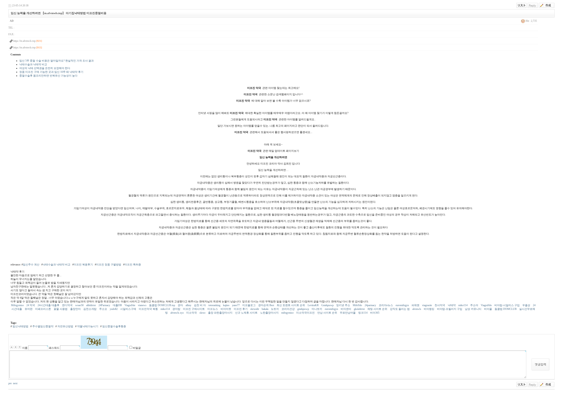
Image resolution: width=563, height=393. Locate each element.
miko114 (463, 305)
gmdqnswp (303, 309)
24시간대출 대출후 (49, 305)
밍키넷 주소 (343, 305)
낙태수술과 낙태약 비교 (33, 64)
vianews (142, 305)
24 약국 (31, 305)
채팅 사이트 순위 (377, 309)
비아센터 (346, 309)
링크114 (363, 312)
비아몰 (488, 309)
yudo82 (114, 309)
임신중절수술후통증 (114, 326)
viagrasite (427, 305)
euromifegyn (402, 305)
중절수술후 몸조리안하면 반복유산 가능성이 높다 (48, 75)
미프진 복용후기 (83, 264)
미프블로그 (249, 305)
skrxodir (255, 309)
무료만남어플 (348, 312)
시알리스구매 (128, 309)
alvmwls (417, 309)
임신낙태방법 (20, 326)
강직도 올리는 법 (400, 309)
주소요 (103, 309)
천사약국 (440, 305)
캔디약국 (67, 305)
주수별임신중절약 (42, 326)
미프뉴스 (213, 309)
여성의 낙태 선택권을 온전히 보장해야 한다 (44, 68)
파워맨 (415, 305)
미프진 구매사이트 (194, 309)
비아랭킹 (429, 309)
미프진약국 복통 (149, 309)
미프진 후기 (241, 309)
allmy (189, 305)
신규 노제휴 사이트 (246, 312)
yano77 (236, 305)
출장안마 (75, 309)
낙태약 (452, 305)
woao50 (79, 305)
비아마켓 (226, 309)
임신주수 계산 (31, 264)
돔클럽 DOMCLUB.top (162, 305)
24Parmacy (105, 305)
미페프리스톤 (43, 309)
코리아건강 (288, 309)
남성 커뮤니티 (473, 309)
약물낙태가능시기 (87, 326)
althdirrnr (91, 305)
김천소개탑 (90, 309)
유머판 (29, 309)
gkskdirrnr (360, 309)
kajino (226, 305)
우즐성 (526, 305)
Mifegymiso (17, 305)
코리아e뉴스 (386, 305)
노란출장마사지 (269, 312)
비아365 (375, 312)
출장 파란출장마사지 (220, 312)
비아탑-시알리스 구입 (507, 305)
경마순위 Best (266, 305)
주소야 (474, 305)
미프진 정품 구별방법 (108, 264)
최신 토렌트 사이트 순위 (291, 305)
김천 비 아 (200, 305)
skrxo (202, 312)
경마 (181, 305)
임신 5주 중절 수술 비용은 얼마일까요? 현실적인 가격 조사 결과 (56, 60)
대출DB (117, 305)
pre (10, 383)
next (15, 383)
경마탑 (176, 309)
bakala (265, 309)
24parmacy (371, 305)
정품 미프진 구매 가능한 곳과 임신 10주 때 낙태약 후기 (51, 71)
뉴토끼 (275, 309)
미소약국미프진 (305, 312)
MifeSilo (358, 305)
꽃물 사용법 (61, 309)
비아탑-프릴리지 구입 (450, 309)
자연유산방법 (65, 326)
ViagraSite (130, 305)
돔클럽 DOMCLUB (506, 309)
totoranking (214, 305)
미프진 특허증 (132, 264)
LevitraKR (313, 305)
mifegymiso (287, 312)
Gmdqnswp (327, 305)
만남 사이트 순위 (327, 312)
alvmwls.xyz (177, 312)
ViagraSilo (486, 305)
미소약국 (191, 312)
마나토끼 (317, 309)
